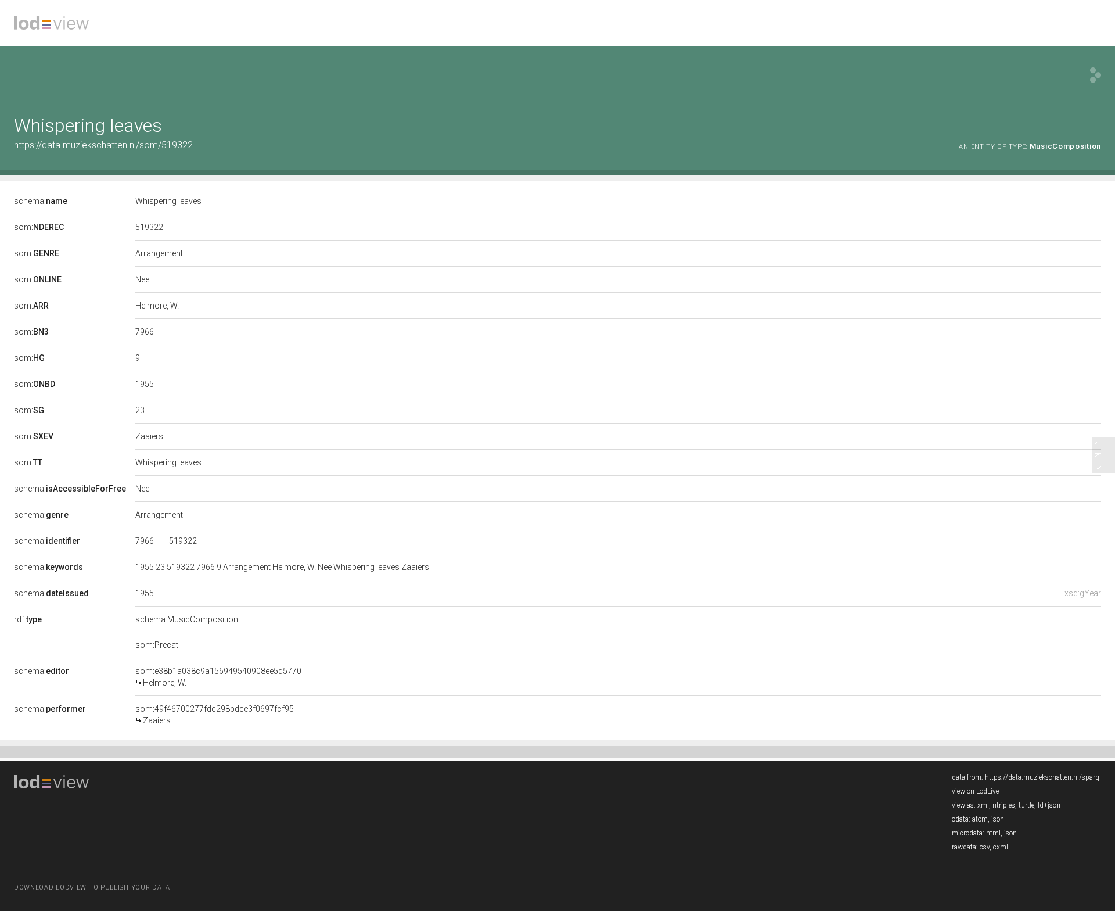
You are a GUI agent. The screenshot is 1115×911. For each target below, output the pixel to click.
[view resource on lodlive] (1095, 75)
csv (985, 847)
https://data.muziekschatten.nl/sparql (1043, 777)
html (993, 833)
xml (983, 805)
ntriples (1003, 805)
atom (980, 819)
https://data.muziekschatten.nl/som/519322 (103, 144)
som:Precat (156, 645)
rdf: (28, 619)
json (997, 819)
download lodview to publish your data (92, 887)
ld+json (1049, 805)
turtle (1026, 805)
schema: (40, 201)
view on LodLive (975, 791)
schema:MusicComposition (186, 619)
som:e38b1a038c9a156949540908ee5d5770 (218, 676)
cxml (1000, 847)
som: (39, 227)
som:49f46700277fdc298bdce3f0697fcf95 (214, 714)
